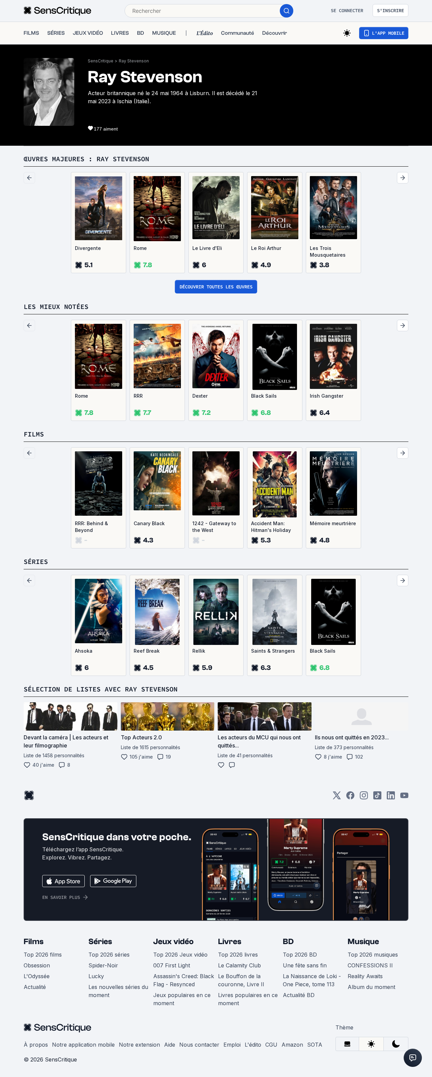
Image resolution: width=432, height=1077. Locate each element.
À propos (36, 1044)
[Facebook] (350, 797)
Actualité (35, 987)
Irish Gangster (326, 396)
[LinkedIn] (391, 797)
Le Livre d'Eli (207, 248)
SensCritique (100, 60)
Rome (140, 248)
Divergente (88, 248)
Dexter (200, 396)
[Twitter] (337, 797)
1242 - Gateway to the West (214, 526)
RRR (138, 396)
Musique (363, 941)
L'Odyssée (37, 976)
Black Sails (264, 396)
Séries (100, 941)
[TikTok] (377, 797)
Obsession (37, 965)
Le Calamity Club (239, 965)
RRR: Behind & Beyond (91, 526)
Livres (229, 941)
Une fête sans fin (305, 965)
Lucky (96, 976)
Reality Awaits (365, 976)
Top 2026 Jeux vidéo (180, 954)
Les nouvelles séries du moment (118, 991)
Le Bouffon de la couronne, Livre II (241, 980)
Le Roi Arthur (266, 248)
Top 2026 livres (238, 954)
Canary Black (149, 523)
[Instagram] (364, 797)
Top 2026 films (43, 954)
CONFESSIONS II (370, 965)
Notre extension (139, 1044)
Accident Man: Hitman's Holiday (271, 526)
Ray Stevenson (134, 60)
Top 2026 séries (109, 954)
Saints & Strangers (273, 651)
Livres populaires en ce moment (248, 999)
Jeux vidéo (173, 941)
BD (288, 941)
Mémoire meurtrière (333, 523)
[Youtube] (404, 797)
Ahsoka (83, 651)
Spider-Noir (103, 965)
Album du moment (371, 987)
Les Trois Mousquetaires (328, 251)
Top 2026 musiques (373, 954)
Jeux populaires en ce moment (182, 999)
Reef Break (147, 651)
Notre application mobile (83, 1044)
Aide (169, 1044)
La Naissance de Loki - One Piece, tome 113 (312, 980)
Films (34, 941)
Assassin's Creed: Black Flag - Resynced (183, 980)
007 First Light (171, 965)
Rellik (198, 651)
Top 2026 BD (300, 954)
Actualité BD (299, 995)
